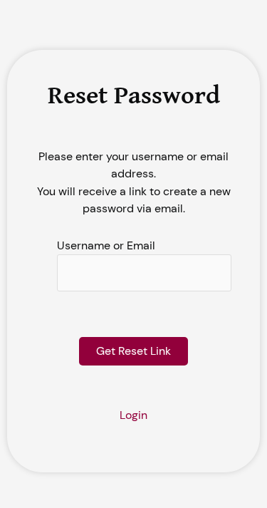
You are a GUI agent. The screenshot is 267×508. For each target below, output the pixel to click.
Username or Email (106, 245)
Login (133, 415)
